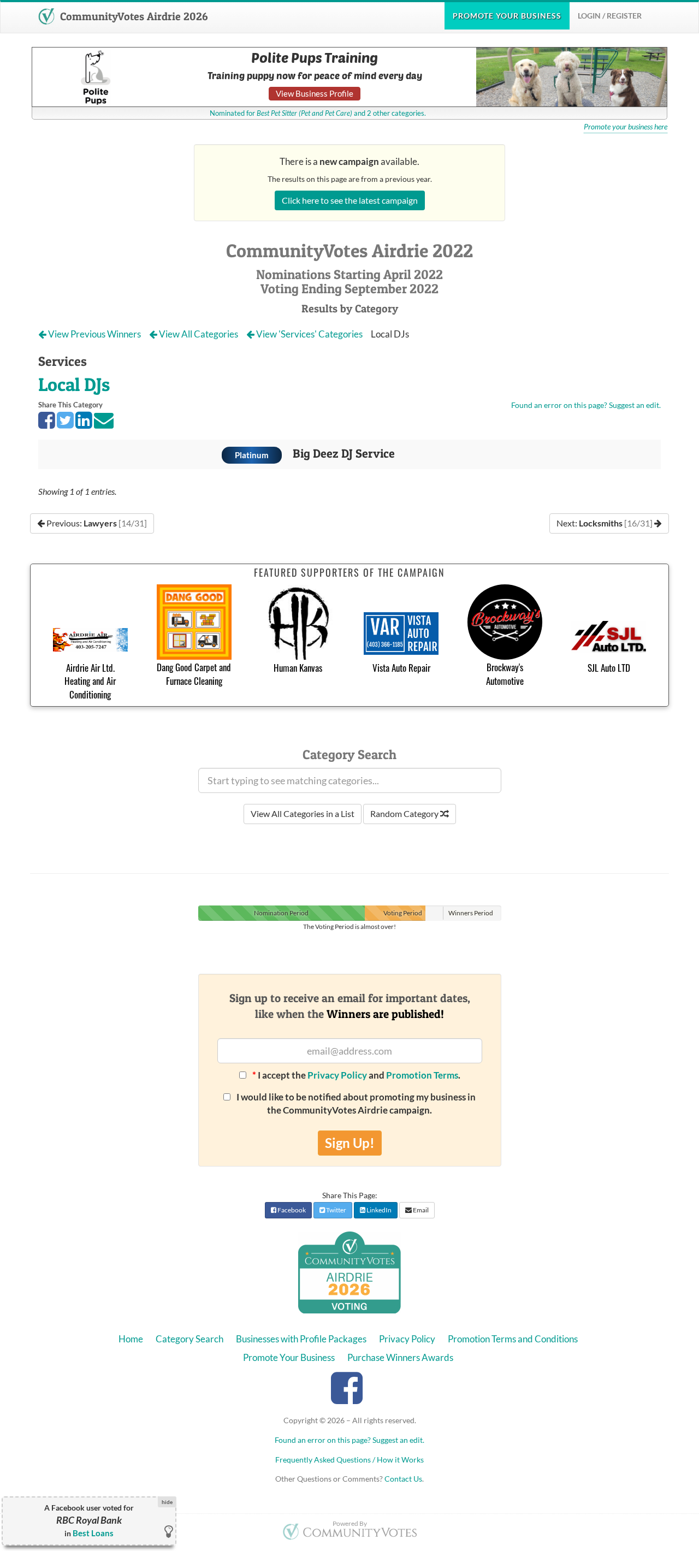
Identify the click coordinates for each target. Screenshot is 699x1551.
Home (131, 1339)
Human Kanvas (298, 667)
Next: (605, 523)
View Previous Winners (94, 334)
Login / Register (610, 15)
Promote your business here (625, 126)
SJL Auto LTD (609, 667)
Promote (507, 15)
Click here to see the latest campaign (350, 200)
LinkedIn (378, 1210)
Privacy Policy (337, 1075)
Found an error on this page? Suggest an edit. (586, 405)
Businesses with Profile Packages (301, 1339)
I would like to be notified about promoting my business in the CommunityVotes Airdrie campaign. (355, 1103)
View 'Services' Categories (309, 334)
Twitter (335, 1210)
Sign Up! (350, 1143)
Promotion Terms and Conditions (513, 1339)
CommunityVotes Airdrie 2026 (132, 16)
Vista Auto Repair (401, 667)
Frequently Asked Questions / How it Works (349, 1459)
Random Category (405, 813)
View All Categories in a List (302, 813)
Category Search (189, 1339)
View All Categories (198, 334)
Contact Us (403, 1478)
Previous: (96, 523)
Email (420, 1210)
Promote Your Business (289, 1357)
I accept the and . (356, 1075)
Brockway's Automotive (505, 673)
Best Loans (93, 1533)
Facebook (291, 1210)
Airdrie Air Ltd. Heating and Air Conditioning (90, 681)
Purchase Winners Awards (400, 1357)
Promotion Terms (422, 1075)
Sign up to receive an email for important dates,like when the (349, 1006)
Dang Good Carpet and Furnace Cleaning (194, 673)
